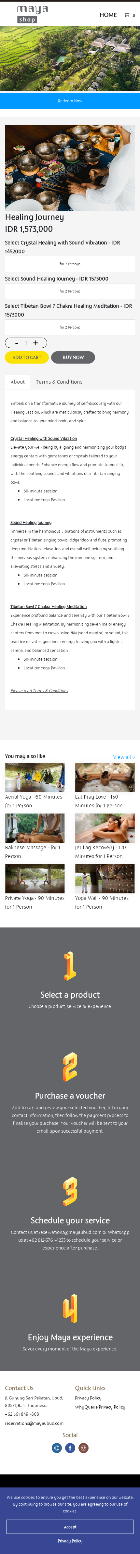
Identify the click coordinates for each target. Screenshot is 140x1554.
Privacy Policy (70, 1540)
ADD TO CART (26, 357)
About (17, 382)
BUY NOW (73, 357)
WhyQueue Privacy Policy (100, 1407)
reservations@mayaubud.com (34, 1423)
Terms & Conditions (59, 382)
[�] (70, 58)
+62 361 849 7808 (22, 1414)
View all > (124, 757)
